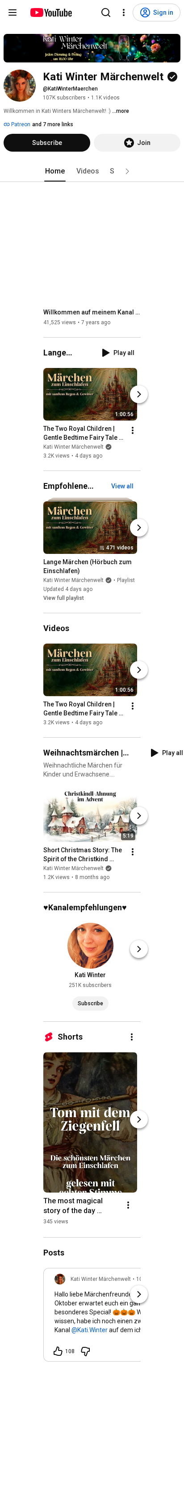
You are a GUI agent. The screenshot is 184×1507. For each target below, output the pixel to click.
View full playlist (63, 598)
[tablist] (92, 171)
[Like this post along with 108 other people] (58, 1351)
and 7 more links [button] (52, 124)
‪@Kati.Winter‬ (89, 1330)
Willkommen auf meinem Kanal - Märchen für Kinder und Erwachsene (92, 312)
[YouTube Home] (50, 12)
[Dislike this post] (85, 1351)
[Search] (105, 12)
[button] (127, 171)
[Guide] (12, 12)
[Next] (139, 394)
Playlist (126, 580)
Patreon (20, 124)
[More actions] (133, 430)
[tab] (55, 171)
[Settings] (123, 12)
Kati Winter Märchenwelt (73, 447)
